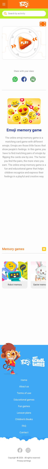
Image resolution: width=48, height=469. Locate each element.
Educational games (24, 399)
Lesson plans (24, 412)
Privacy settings (24, 461)
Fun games (24, 406)
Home (24, 380)
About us (24, 386)
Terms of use (24, 393)
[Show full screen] (43, 24)
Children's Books (24, 419)
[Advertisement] (24, 215)
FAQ (24, 425)
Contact (24, 432)
